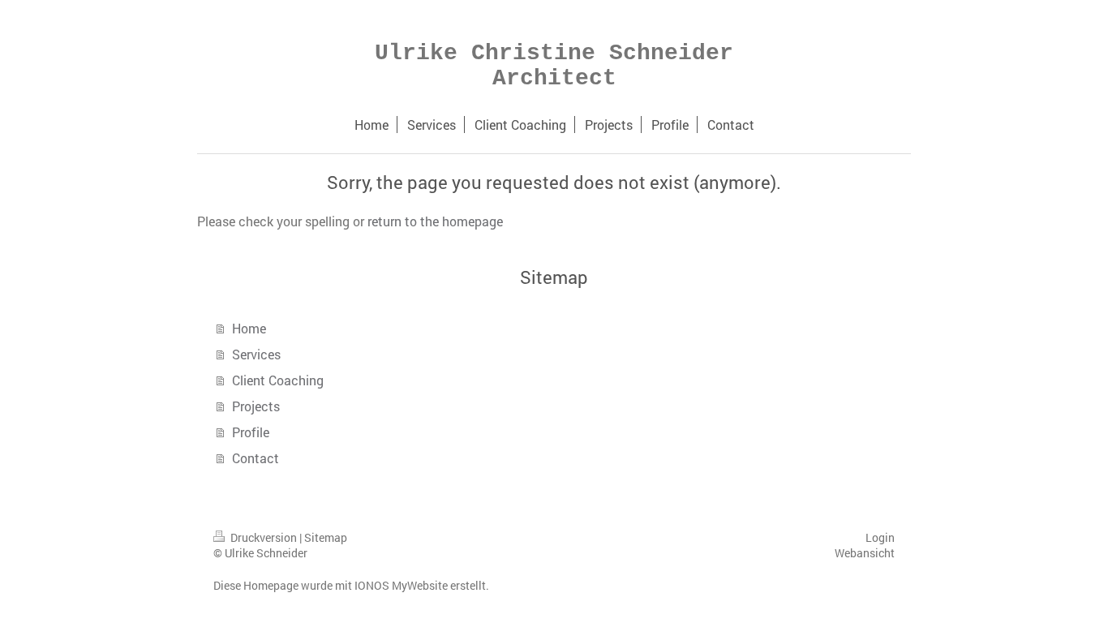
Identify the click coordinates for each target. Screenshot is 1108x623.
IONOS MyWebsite (401, 585)
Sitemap (325, 537)
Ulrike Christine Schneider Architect (554, 66)
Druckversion (263, 537)
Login (880, 537)
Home (249, 328)
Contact (255, 457)
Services (256, 354)
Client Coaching (278, 380)
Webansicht (865, 553)
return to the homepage (435, 221)
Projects (256, 406)
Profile (250, 431)
